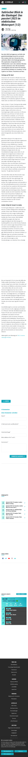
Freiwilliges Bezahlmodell (14, 667)
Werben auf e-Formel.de (14, 696)
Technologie (14, 730)
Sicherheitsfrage (5, 432)
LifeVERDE (14, 686)
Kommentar (4, 442)
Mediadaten (14, 698)
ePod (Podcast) (14, 721)
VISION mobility (14, 684)
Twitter (5, 558)
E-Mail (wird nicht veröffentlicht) (10, 424)
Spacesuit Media (14, 681)
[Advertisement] (14, 354)
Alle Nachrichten (14, 708)
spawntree (14, 689)
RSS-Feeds (14, 705)
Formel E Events (20, 594)
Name (4, 416)
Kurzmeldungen (14, 710)
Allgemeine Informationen (14, 727)
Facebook (2, 558)
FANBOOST (14, 733)
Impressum (14, 669)
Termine (14, 718)
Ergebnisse (14, 713)
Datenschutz (14, 672)
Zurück (7, 401)
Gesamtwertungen (14, 716)
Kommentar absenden (17, 456)
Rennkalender (14, 735)
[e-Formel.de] (7, 2)
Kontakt (14, 674)
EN (23, 2)
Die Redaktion (14, 664)
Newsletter (15, 558)
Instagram (11, 558)
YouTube (8, 558)
